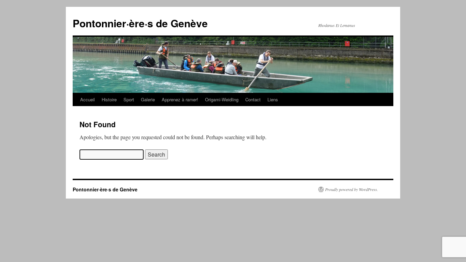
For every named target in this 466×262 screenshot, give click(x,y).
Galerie (148, 99)
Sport (128, 99)
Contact (253, 99)
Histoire (109, 99)
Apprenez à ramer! (180, 99)
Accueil (87, 99)
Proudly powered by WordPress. (351, 189)
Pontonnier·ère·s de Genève (140, 23)
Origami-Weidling (221, 99)
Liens (272, 99)
